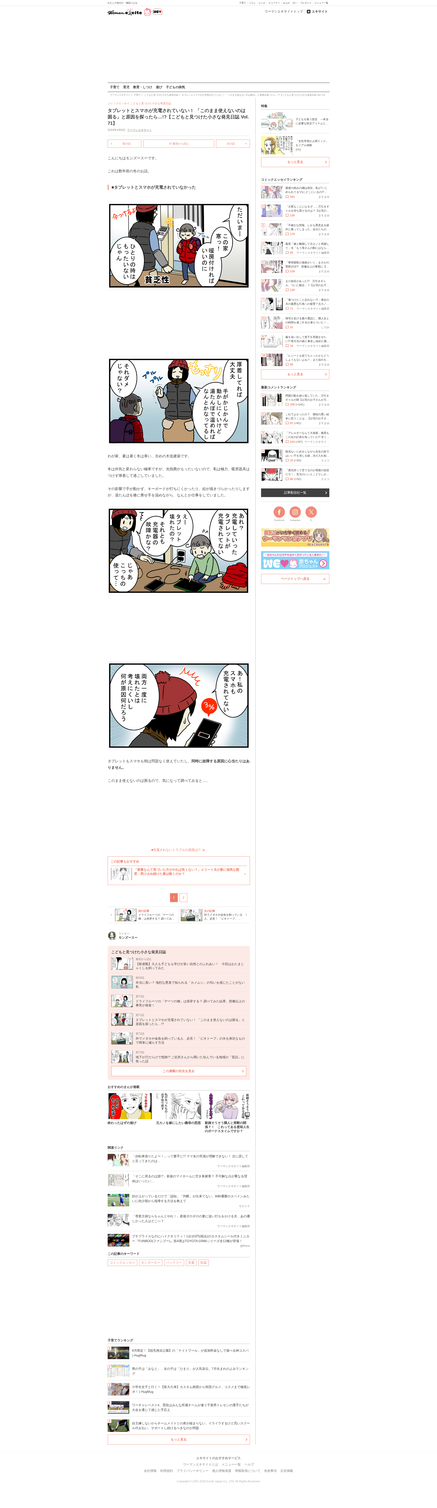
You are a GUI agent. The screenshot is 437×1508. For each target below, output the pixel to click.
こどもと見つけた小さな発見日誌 (150, 103)
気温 (203, 1262)
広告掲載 (286, 1471)
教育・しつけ (142, 87)
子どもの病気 (175, 87)
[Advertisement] (218, 49)
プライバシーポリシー (192, 1471)
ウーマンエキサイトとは (200, 1464)
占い (295, 3)
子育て (242, 3)
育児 (126, 87)
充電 (191, 1262)
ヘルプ (249, 1464)
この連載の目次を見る (179, 1071)
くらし (252, 3)
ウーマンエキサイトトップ (284, 11)
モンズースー (150, 1262)
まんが (286, 3)
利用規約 (166, 1471)
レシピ (262, 3)
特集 (264, 106)
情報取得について (247, 1471)
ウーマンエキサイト (139, 130)
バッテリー (174, 1262)
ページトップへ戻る (295, 578)
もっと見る (179, 1439)
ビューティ (274, 3)
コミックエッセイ (122, 1262)
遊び (159, 87)
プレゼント (306, 3)
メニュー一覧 (321, 3)
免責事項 (270, 1471)
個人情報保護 (221, 1471)
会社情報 (150, 1471)
